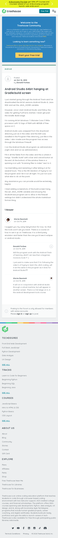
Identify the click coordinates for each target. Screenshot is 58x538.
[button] (6, 4)
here (44, 36)
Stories (5, 445)
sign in (19, 314)
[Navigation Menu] (54, 11)
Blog (4, 438)
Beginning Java (8, 387)
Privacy (26, 534)
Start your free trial (29, 55)
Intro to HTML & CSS (10, 407)
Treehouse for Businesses (13, 488)
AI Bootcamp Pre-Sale (18, 2)
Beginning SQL (8, 383)
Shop (4, 477)
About (4, 434)
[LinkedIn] (29, 528)
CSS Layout (7, 415)
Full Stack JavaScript (10, 348)
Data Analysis (7, 355)
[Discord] (45, 528)
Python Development (11, 351)
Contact (5, 450)
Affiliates (5, 469)
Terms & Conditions (12, 534)
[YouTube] (18, 528)
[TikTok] (40, 528)
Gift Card (6, 453)
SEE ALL (6, 365)
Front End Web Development (14, 343)
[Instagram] (34, 528)
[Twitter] (13, 528)
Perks (4, 473)
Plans (4, 465)
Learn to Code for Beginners (14, 375)
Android (8, 69)
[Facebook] (23, 528)
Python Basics (8, 411)
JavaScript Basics (9, 404)
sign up (28, 314)
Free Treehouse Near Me (12, 481)
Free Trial (44, 11)
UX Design (6, 359)
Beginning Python (9, 379)
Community (7, 442)
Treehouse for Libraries (12, 484)
